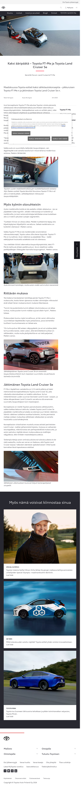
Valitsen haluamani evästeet (21, 133)
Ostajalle (46, 748)
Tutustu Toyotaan (50, 753)
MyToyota (70, 7)
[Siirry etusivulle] (3, 7)
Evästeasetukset (35, 778)
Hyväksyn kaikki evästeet (60, 138)
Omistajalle (9, 753)
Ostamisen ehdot (20, 778)
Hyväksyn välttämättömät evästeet (39, 138)
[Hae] (61, 7)
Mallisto (8, 748)
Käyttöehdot (8, 778)
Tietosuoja (46, 778)
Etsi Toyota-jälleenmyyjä (70, 2)
